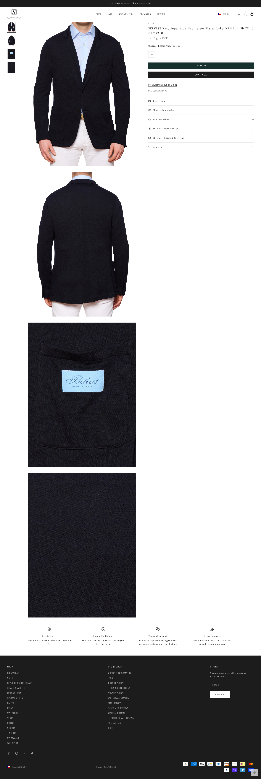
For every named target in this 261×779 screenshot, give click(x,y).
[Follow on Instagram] (16, 753)
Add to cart (201, 65)
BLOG (110, 727)
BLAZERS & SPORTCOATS (19, 682)
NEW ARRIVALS (126, 14)
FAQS (110, 678)
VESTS (10, 718)
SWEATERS (12, 713)
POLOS (10, 722)
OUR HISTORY (114, 703)
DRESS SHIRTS (14, 692)
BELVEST (152, 23)
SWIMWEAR (13, 737)
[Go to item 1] (11, 27)
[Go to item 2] (11, 40)
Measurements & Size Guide (162, 84)
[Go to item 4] (11, 67)
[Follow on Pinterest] (24, 753)
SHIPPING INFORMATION (120, 673)
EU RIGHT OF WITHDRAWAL (121, 718)
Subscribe (220, 694)
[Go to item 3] (11, 54)
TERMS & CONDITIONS (119, 687)
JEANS (10, 708)
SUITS (10, 678)
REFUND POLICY (116, 682)
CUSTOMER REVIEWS (118, 708)
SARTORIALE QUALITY (118, 697)
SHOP (99, 14)
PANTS (10, 703)
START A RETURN (116, 713)
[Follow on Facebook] (8, 753)
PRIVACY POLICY (116, 692)
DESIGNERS (145, 14)
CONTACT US (114, 722)
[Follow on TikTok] (32, 753)
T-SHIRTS (11, 732)
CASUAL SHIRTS (15, 697)
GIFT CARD (12, 742)
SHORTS (11, 727)
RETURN (161, 14)
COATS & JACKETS (16, 687)
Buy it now (201, 75)
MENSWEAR (13, 673)
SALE (110, 14)
